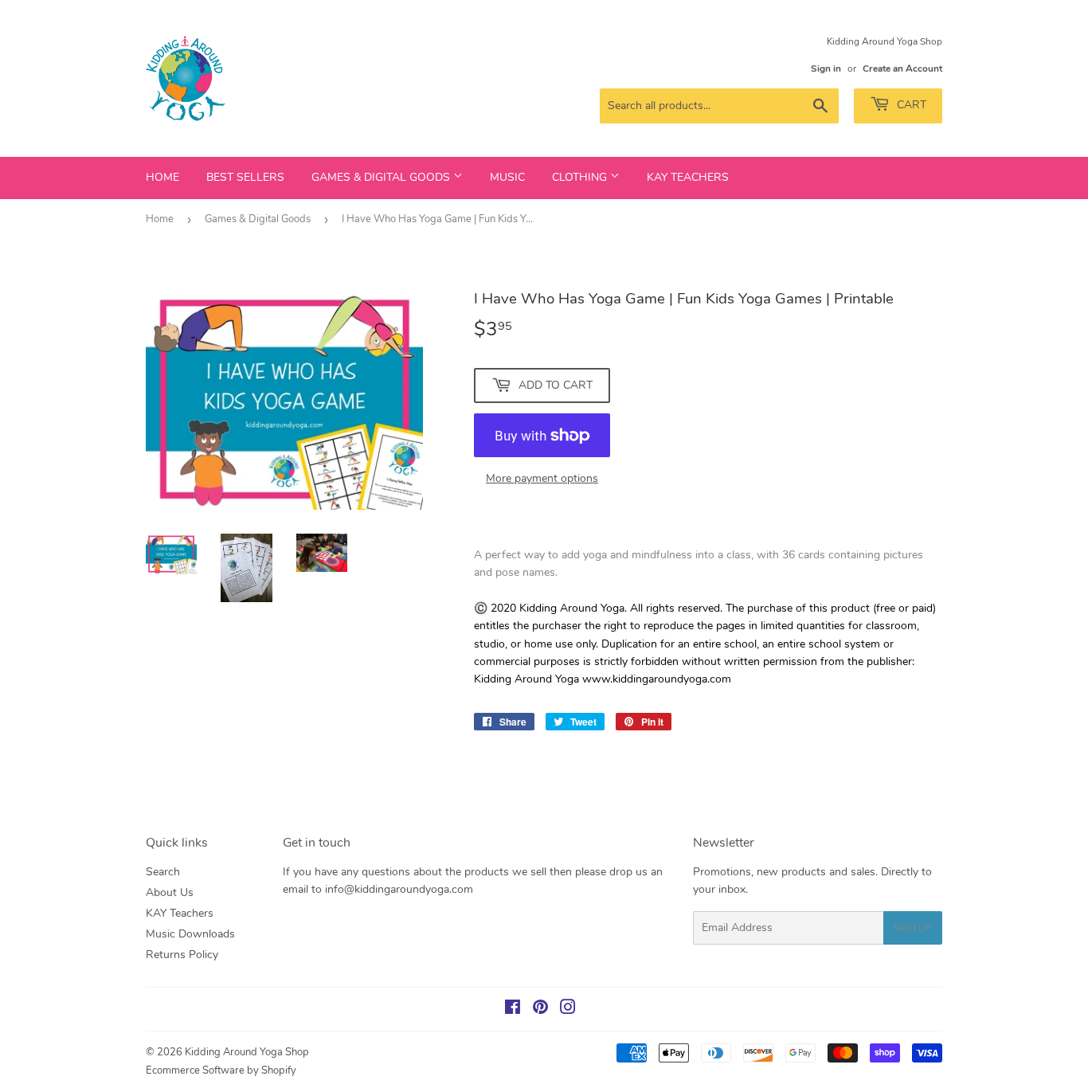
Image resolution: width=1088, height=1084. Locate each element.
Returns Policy (182, 954)
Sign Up (913, 928)
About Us (170, 892)
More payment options (542, 478)
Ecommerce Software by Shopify (221, 1070)
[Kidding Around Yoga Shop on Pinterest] (540, 1009)
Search (163, 871)
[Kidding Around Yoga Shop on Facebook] (512, 1009)
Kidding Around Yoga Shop (247, 1052)
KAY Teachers (688, 177)
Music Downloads (190, 933)
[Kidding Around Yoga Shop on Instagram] (568, 1009)
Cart (910, 104)
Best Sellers (245, 177)
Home (162, 177)
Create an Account (902, 68)
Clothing (581, 177)
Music (507, 177)
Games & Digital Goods (382, 177)
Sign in (826, 68)
